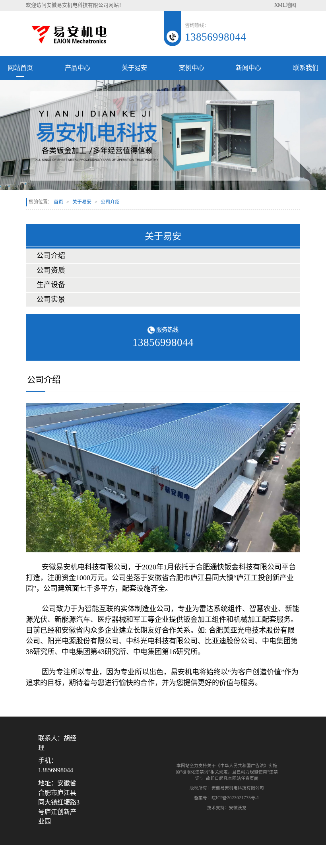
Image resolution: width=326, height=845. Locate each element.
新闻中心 (248, 67)
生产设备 (51, 285)
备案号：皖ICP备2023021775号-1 (226, 797)
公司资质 (51, 270)
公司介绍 (51, 256)
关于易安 (134, 67)
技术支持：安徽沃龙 (226, 807)
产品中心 (77, 67)
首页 (58, 202)
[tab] (163, 256)
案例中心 (191, 67)
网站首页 (20, 67)
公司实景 (51, 299)
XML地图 (285, 5)
